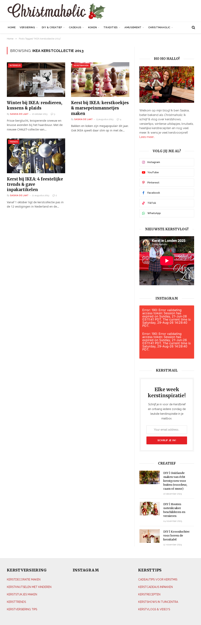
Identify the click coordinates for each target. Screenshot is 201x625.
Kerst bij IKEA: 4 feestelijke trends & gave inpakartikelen (35, 184)
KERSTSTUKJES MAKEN (22, 594)
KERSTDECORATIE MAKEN (23, 579)
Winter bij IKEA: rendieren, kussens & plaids (34, 105)
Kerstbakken (81, 65)
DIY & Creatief (52, 27)
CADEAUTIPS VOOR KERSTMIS (157, 579)
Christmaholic (159, 27)
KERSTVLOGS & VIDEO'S (154, 609)
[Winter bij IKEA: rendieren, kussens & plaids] (36, 79)
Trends (14, 142)
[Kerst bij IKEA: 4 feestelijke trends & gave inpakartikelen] (36, 155)
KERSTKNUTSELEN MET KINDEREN (29, 587)
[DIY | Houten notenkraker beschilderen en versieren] (149, 508)
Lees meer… (147, 137)
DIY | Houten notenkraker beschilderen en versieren (174, 510)
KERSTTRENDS (16, 601)
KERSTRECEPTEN (149, 594)
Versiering (27, 27)
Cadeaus (75, 27)
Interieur (15, 65)
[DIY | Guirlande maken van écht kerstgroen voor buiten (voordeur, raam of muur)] (149, 477)
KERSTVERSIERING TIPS (22, 609)
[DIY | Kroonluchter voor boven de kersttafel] (149, 536)
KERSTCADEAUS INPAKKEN (155, 587)
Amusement (133, 27)
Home (12, 27)
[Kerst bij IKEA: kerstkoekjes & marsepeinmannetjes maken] (100, 79)
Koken (92, 27)
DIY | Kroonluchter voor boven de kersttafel (176, 535)
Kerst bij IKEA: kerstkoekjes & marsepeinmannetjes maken (100, 108)
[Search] (193, 27)
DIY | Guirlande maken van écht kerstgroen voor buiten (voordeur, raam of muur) (175, 480)
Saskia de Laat (19, 114)
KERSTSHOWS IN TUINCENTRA (158, 601)
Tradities (110, 27)
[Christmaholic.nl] (70, 11)
